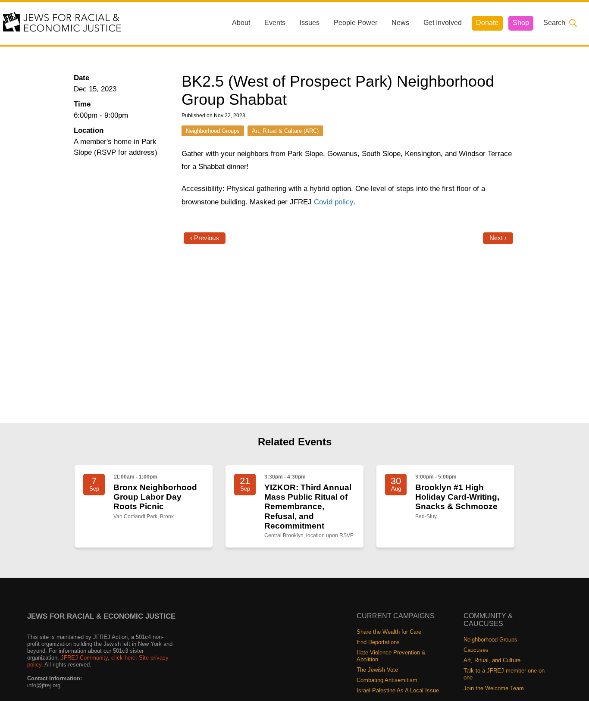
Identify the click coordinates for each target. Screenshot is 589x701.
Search (554, 22)
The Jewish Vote (377, 670)
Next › (498, 238)
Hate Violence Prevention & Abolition (391, 656)
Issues (310, 22)
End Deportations (378, 642)
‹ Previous (204, 238)
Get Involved (442, 22)
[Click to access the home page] (62, 22)
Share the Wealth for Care (389, 632)
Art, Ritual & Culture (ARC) (285, 131)
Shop (521, 22)
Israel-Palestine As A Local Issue (398, 690)
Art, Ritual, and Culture (492, 660)
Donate (487, 22)
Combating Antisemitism (387, 680)
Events (274, 22)
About (241, 22)
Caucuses (476, 650)
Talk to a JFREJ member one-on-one (505, 674)
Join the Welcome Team (494, 688)
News (400, 22)
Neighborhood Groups (213, 131)
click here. (124, 657)
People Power (355, 22)
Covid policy (334, 202)
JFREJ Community (84, 657)
